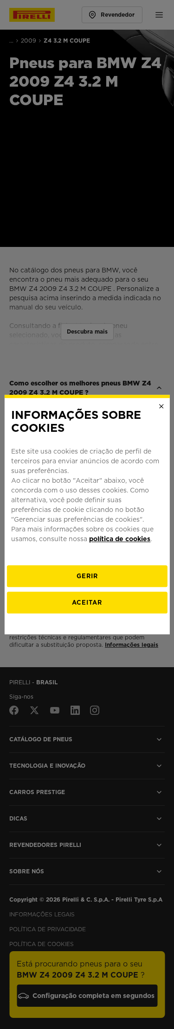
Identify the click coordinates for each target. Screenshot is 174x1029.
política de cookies (119, 539)
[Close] (161, 406)
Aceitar (87, 602)
